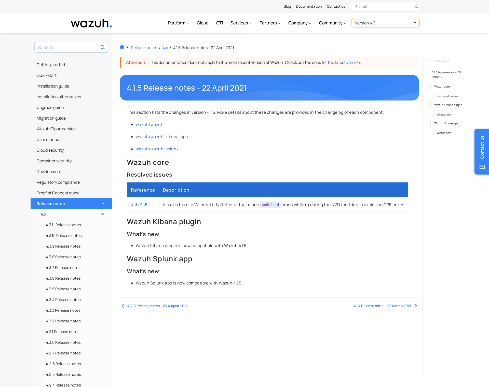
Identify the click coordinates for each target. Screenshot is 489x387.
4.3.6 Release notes (63, 278)
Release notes (70, 202)
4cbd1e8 (139, 204)
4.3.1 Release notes (62, 331)
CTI (219, 23)
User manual (48, 139)
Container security (54, 161)
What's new (444, 114)
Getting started (51, 64)
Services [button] (239, 23)
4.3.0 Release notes (63, 342)
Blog (287, 6)
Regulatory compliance (58, 182)
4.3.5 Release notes (63, 289)
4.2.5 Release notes (63, 374)
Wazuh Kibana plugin (448, 105)
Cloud (203, 23)
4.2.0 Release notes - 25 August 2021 (157, 305)
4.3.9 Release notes (63, 246)
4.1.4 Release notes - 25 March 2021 (382, 305)
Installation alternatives (59, 96)
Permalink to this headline (250, 88)
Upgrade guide (50, 107)
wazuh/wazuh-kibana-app (162, 136)
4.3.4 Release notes (63, 299)
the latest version (344, 62)
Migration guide (51, 118)
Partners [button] (269, 23)
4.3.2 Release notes (63, 321)
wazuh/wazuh (150, 124)
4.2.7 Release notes (63, 353)
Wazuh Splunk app (446, 123)
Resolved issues (447, 96)
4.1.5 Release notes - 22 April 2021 (446, 74)
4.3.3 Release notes (63, 310)
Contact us (336, 6)
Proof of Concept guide (58, 193)
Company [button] (298, 23)
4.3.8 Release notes (63, 257)
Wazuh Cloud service (56, 129)
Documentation (309, 6)
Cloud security (50, 150)
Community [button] (331, 23)
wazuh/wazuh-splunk (157, 149)
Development (49, 171)
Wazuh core (442, 86)
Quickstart (47, 75)
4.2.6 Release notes (63, 363)
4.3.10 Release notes (64, 235)
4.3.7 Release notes (63, 267)
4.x (72, 213)
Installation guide (53, 86)
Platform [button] (177, 23)
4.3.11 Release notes (63, 224)
